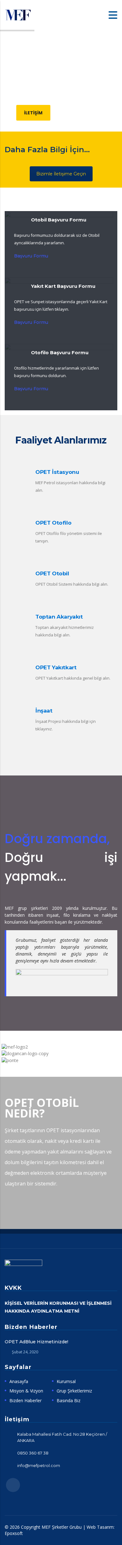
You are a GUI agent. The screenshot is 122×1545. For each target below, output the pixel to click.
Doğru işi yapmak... (61, 857)
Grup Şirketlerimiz (74, 1391)
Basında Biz (68, 1400)
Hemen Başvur (68, 1204)
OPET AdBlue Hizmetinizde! (36, 1342)
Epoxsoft (14, 1533)
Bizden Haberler (25, 1400)
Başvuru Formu (31, 256)
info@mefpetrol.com (38, 1465)
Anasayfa (18, 1381)
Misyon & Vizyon (26, 1391)
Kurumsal (66, 1381)
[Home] (18, 14)
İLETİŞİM (33, 113)
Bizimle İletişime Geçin (61, 174)
